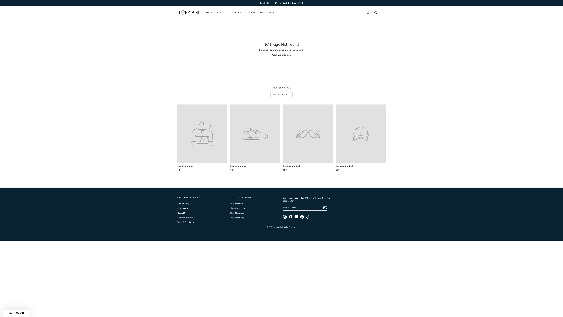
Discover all (281, 94)
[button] (16, 313)
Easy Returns (182, 208)
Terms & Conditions (185, 222)
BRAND (272, 12)
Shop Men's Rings (237, 217)
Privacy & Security (185, 217)
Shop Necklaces (237, 212)
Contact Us (181, 212)
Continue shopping (281, 55)
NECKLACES (250, 12)
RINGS (262, 12)
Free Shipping (183, 203)
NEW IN (209, 12)
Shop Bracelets (236, 203)
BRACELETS (236, 12)
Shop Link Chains (237, 208)
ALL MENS (221, 12)
